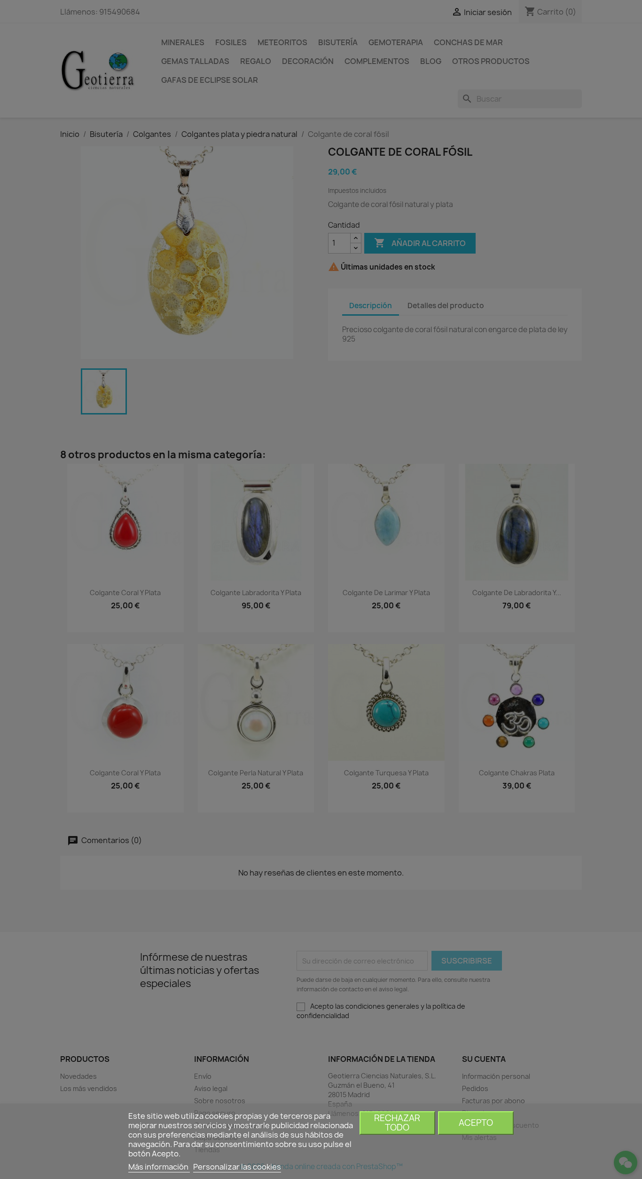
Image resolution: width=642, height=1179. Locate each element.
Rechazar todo (397, 1122)
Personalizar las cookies (237, 1167)
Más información (159, 1167)
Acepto (476, 1123)
